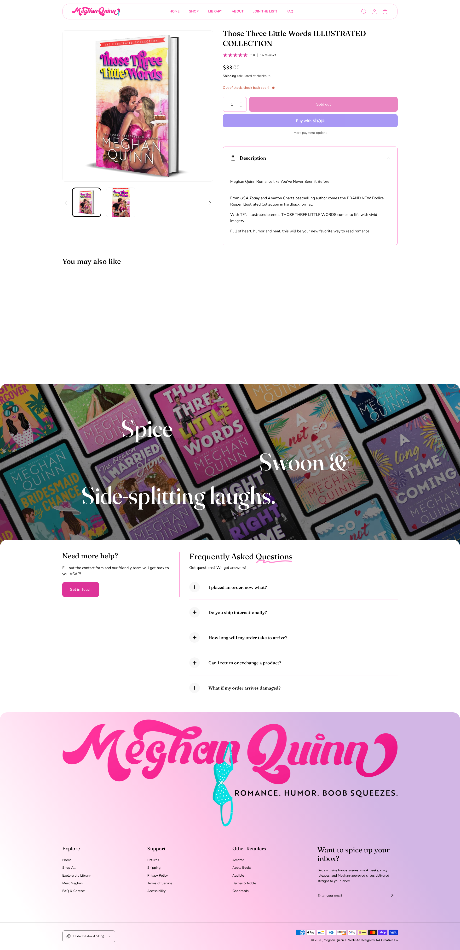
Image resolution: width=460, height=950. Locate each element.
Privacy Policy (157, 875)
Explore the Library (76, 875)
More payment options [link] (310, 133)
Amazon (238, 860)
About (238, 11)
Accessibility (156, 891)
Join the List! (265, 11)
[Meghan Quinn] (96, 11)
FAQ (290, 11)
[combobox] (193, 11)
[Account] (374, 11)
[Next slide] (209, 200)
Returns (153, 860)
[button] (364, 11)
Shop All (68, 867)
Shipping (229, 76)
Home (174, 11)
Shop (194, 11)
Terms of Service (159, 883)
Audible (238, 875)
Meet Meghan (72, 883)
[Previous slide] (65, 200)
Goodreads (240, 891)
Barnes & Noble (244, 883)
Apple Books (242, 867)
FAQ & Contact (73, 891)
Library (215, 11)
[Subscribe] (392, 896)
